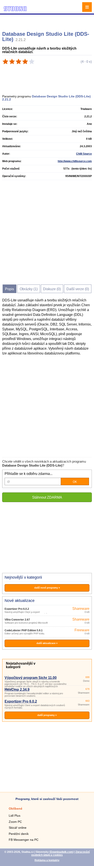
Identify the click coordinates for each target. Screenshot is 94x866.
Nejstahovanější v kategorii (20, 665)
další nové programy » (47, 587)
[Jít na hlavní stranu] (15, 10)
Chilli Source (84, 153)
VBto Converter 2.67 (17, 619)
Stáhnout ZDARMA (47, 497)
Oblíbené (15, 808)
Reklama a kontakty (47, 860)
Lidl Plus (14, 815)
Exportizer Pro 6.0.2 (17, 608)
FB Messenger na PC (23, 839)
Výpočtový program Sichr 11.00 (31, 678)
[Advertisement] (47, 20)
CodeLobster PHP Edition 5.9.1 (24, 630)
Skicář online (17, 827)
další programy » (47, 715)
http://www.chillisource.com (75, 161)
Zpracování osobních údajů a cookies (60, 853)
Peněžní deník (19, 834)
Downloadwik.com (61, 851)
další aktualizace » (47, 643)
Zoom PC (15, 821)
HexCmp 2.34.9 (17, 689)
